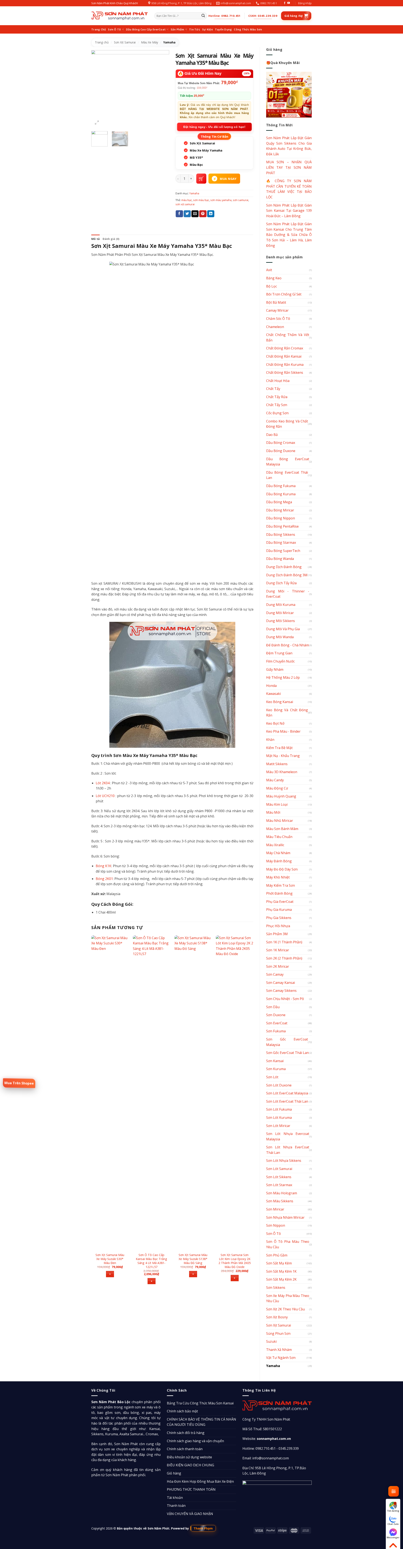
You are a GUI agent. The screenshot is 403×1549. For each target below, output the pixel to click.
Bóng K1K (103, 866)
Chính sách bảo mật (182, 1411)
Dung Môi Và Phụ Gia (283, 629)
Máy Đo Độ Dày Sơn (282, 869)
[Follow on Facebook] (284, 3)
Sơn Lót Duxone (279, 1085)
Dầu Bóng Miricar (280, 510)
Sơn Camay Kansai (280, 982)
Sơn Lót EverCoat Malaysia (287, 1093)
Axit (269, 270)
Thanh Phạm (203, 1528)
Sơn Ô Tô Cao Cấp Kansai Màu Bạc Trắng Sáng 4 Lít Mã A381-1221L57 (151, 1261)
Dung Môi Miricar (280, 612)
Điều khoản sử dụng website (189, 1457)
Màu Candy (275, 780)
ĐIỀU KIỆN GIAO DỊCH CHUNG (190, 1465)
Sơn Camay (275, 974)
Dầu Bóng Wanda (280, 558)
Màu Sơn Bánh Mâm (282, 828)
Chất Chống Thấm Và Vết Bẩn (287, 337)
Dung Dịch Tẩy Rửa (281, 583)
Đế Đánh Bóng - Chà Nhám (287, 645)
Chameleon (275, 326)
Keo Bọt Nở (275, 723)
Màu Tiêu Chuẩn (279, 836)
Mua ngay (228, 179)
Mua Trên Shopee (19, 1083)
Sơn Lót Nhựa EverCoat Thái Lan (287, 1150)
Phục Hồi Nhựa (278, 926)
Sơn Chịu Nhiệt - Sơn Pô (285, 998)
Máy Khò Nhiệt (278, 877)
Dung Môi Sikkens (280, 620)
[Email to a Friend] (195, 213)
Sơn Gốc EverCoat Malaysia (287, 1042)
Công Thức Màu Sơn (248, 29)
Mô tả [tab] (95, 239)
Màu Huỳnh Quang (281, 796)
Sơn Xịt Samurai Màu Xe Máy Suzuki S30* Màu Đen (110, 1259)
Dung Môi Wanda (280, 637)
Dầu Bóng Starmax (281, 542)
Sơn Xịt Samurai (125, 42)
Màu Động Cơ (277, 788)
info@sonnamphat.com (270, 1458)
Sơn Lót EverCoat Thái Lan (287, 1101)
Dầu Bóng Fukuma (281, 486)
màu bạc (186, 200)
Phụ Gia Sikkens (278, 917)
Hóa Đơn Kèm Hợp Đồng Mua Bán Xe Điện (200, 1481)
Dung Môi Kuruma (280, 604)
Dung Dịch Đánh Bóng (284, 567)
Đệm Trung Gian (279, 653)
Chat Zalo (393, 1524)
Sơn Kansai (275, 1061)
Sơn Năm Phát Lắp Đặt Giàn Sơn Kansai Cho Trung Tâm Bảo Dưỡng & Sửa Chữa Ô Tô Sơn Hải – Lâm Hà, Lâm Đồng (289, 235)
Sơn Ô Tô (114, 29)
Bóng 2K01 (104, 878)
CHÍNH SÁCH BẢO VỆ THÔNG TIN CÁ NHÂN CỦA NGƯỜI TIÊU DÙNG (201, 1422)
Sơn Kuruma (276, 1069)
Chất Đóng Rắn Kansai (283, 356)
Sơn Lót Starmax (279, 1185)
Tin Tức (194, 29)
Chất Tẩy (273, 388)
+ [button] (110, 1274)
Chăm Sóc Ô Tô (278, 318)
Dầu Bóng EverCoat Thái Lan (287, 475)
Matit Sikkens (277, 764)
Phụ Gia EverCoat (279, 901)
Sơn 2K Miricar (277, 966)
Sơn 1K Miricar (277, 950)
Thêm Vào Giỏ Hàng (201, 179)
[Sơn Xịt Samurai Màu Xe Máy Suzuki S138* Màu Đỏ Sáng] (193, 1092)
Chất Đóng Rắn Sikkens (284, 372)
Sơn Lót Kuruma (279, 1117)
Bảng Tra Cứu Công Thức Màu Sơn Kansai (200, 1403)
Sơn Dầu (273, 1007)
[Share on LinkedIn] (210, 213)
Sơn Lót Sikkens (278, 1177)
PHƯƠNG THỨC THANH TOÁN (191, 1489)
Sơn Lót (272, 1077)
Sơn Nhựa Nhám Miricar (285, 1217)
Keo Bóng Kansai (279, 701)
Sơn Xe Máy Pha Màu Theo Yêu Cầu (287, 1298)
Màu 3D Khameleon (281, 772)
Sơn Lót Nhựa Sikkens (283, 1160)
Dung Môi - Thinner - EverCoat (287, 594)
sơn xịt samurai (185, 204)
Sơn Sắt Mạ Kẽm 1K (281, 1271)
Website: (266, 1438)
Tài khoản (175, 1497)
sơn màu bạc (201, 200)
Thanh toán (176, 1505)
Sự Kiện (207, 29)
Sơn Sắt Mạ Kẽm (279, 1263)
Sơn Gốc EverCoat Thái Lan (287, 1052)
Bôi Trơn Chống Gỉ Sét (283, 294)
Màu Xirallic (275, 845)
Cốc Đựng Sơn (277, 413)
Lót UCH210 (105, 795)
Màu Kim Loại (277, 804)
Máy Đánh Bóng (279, 861)
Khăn (270, 739)
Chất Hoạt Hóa (277, 380)
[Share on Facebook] (179, 213)
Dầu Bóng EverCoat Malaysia (287, 462)
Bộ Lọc (271, 286)
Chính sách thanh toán (185, 1449)
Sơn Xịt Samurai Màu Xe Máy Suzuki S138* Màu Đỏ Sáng (193, 1259)
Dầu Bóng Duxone (280, 450)
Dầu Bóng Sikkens (280, 534)
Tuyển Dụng (223, 29)
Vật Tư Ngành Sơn (281, 1357)
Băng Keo (273, 278)
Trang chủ (102, 42)
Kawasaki (273, 693)
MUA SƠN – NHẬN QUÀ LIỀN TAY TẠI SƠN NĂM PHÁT (289, 167)
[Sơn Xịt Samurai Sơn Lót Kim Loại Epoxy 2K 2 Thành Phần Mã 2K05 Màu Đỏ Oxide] (234, 1092)
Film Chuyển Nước (280, 661)
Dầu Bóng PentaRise (282, 526)
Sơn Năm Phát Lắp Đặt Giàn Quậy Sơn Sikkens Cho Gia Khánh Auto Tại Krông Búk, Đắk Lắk (289, 146)
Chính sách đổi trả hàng (185, 1432)
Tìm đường (393, 1510)
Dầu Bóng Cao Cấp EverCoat (146, 29)
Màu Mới (273, 812)
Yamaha (169, 42)
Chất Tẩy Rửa (276, 397)
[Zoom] (97, 123)
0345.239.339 (289, 1448)
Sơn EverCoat (276, 1023)
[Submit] (203, 16)
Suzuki (271, 1341)
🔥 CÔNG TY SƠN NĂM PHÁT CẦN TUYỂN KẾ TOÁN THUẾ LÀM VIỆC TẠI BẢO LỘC (289, 189)
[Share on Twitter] (187, 213)
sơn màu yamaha (221, 200)
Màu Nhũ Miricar (279, 820)
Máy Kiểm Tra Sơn (280, 885)
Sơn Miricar (275, 1209)
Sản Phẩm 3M (277, 934)
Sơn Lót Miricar (278, 1125)
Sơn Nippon (275, 1225)
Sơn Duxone (275, 1015)
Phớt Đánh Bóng (279, 893)
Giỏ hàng (174, 1473)
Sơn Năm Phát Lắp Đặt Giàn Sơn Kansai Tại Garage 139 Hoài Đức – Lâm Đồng (289, 210)
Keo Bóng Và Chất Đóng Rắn (287, 713)
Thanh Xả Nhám (279, 1349)
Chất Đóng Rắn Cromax (284, 348)
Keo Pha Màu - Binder (283, 731)
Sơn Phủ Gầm (276, 1255)
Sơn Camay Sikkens (281, 990)
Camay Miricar (277, 310)
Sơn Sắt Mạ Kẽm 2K (281, 1279)
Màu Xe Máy (149, 42)
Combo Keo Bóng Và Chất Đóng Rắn (287, 424)
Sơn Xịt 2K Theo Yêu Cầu (285, 1309)
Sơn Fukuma (276, 1031)
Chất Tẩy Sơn (276, 405)
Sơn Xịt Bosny (277, 1317)
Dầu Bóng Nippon (280, 518)
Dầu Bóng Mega (279, 502)
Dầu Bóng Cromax (280, 442)
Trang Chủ (98, 29)
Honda (271, 685)
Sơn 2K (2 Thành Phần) (284, 958)
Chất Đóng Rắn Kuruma (285, 364)
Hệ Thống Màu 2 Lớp (283, 677)
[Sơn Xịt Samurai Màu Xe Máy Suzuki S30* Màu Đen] (110, 1092)
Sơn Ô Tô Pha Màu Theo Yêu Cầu (287, 1244)
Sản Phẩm (177, 29)
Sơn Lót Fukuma (279, 1109)
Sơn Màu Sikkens (279, 1201)
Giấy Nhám (274, 669)
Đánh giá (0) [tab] (111, 239)
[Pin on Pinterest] (202, 213)
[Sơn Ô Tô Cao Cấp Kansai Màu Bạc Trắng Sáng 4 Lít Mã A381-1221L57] (151, 1092)
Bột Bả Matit (276, 302)
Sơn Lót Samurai (279, 1168)
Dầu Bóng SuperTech (283, 550)
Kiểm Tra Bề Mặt (279, 747)
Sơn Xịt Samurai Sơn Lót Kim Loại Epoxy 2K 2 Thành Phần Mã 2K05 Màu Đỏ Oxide (235, 1261)
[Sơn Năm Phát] (119, 15)
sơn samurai (240, 200)
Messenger (393, 1537)
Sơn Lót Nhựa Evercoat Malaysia (287, 1136)
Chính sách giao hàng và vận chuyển (195, 1441)
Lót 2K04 (103, 783)
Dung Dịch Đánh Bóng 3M (286, 575)
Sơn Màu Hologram (281, 1193)
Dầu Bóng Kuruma (281, 494)
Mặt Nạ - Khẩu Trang (283, 755)
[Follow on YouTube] (288, 3)
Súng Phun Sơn (278, 1333)
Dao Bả (272, 434)
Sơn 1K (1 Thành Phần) (284, 942)
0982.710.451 (265, 1448)
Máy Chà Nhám (278, 853)
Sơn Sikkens (275, 1287)
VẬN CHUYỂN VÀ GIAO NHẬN (190, 1513)
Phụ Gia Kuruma (279, 909)
